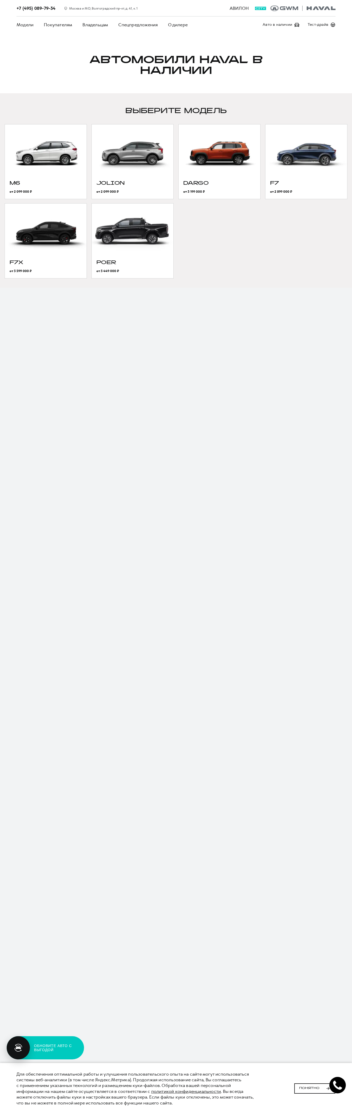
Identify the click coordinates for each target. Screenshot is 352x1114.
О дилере (178, 25)
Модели (24, 25)
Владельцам (95, 25)
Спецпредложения (138, 25)
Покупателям (58, 25)
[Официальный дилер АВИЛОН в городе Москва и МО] (303, 8)
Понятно (309, 1088)
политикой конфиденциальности (186, 1091)
